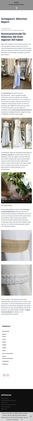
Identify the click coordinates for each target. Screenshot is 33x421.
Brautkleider (5, 331)
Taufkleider (5, 361)
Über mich (4, 409)
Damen (4, 334)
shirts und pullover (7, 353)
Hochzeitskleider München (8, 400)
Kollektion (9, 30)
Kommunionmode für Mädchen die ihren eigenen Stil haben (13, 36)
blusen (4, 336)
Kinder (3, 30)
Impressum (4, 402)
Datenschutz (4, 398)
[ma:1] (16, 2)
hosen (4, 339)
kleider (4, 345)
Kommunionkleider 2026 (8, 404)
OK (21, 419)
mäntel (4, 347)
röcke (4, 350)
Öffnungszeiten (5, 406)
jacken (4, 342)
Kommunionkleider (18, 30)
